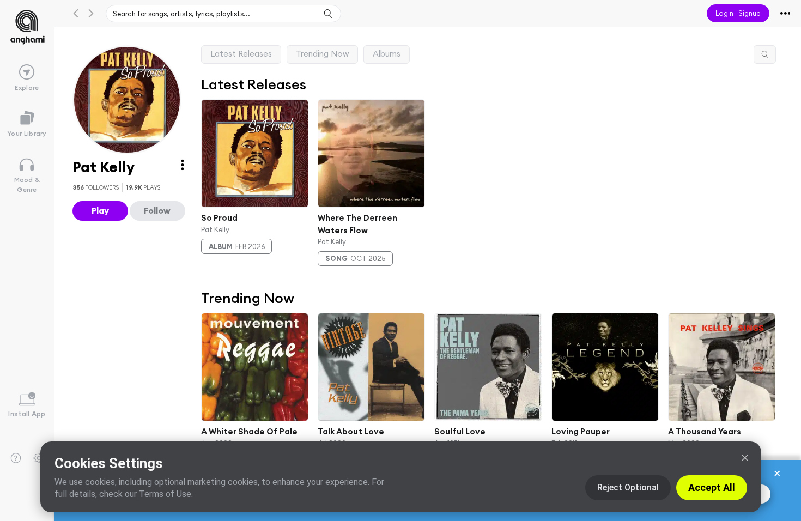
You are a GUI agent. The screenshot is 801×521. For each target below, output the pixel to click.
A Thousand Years (704, 431)
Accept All (711, 487)
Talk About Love (351, 431)
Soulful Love (460, 431)
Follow (157, 210)
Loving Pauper (580, 431)
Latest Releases (241, 54)
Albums (386, 54)
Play (100, 210)
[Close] (745, 457)
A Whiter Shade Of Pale (249, 431)
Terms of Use (165, 494)
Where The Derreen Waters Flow (357, 224)
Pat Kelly (215, 229)
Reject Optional (628, 487)
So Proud (219, 218)
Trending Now (322, 54)
